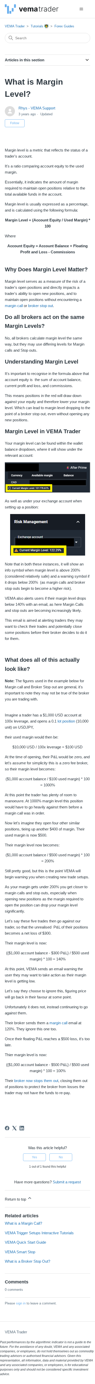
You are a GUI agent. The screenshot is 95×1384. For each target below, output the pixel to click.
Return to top (16, 1199)
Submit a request (67, 1182)
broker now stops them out (36, 1080)
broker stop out (40, 306)
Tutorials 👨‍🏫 (39, 26)
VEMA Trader (15, 26)
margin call (14, 306)
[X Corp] (14, 1128)
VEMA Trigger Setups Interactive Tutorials (39, 1233)
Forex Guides (64, 26)
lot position (66, 721)
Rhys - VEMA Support (36, 108)
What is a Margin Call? (23, 1223)
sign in (21, 1303)
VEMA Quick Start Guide (25, 1242)
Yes (34, 1157)
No (61, 1157)
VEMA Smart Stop (20, 1252)
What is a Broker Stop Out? (27, 1261)
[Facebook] (7, 1128)
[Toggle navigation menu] (81, 9)
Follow (14, 123)
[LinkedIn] (22, 1128)
